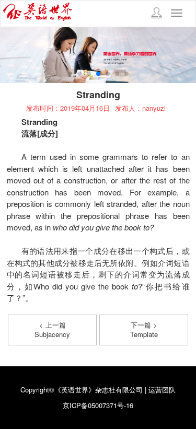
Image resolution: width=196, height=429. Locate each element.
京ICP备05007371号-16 (98, 405)
